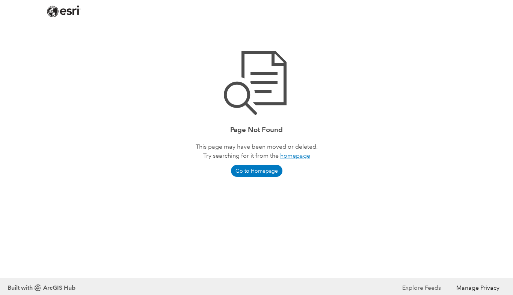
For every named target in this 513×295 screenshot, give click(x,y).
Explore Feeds (421, 287)
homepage (295, 155)
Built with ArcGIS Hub (41, 287)
